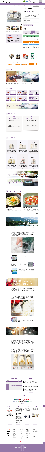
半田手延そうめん (28, 433)
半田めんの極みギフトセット (35, 431)
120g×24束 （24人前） (25, 32)
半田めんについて (15, 431)
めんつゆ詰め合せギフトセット (36, 430)
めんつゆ (27, 435)
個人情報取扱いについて (22, 438)
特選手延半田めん (28, 430)
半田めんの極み (27, 431)
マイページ (40, 2)
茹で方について (14, 435)
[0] (29, 2)
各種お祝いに (34, 436)
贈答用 (26, 29)
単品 (24, 29)
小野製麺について (15, 430)
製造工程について (15, 437)
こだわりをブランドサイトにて (34, 2)
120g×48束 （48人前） (33, 32)
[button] (7, 59)
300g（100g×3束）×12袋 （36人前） (37, 32)
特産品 (27, 437)
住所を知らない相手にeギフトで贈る (31, 44)
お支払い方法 (21, 431)
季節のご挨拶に (34, 435)
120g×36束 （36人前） (29, 32)
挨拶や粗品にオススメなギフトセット (36, 432)
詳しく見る (22, 403)
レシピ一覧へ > (37, 213)
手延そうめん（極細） (28, 432)
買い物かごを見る (21, 436)
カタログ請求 (21, 433)
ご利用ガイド (21, 430)
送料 (20, 432)
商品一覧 (27, 438)
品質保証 (14, 433)
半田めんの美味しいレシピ (15, 436)
